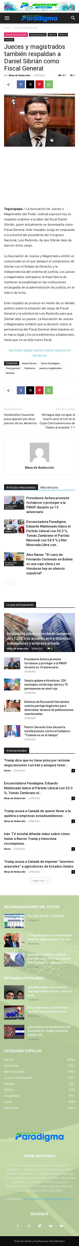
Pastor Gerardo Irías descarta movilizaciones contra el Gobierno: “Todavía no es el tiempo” (47, 731)
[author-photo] (39, 462)
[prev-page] (6, 583)
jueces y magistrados (51, 368)
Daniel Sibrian (29, 363)
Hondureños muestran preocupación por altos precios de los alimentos (20, 419)
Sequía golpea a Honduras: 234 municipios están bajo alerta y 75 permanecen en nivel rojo (46, 684)
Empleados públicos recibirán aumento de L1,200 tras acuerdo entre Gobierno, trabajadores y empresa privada (39, 638)
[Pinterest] (39, 84)
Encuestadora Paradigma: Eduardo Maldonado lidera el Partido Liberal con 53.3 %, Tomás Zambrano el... (38, 788)
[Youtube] (61, 1226)
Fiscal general (13, 368)
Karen (7, 770)
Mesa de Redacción (19, 75)
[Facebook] (21, 84)
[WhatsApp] (49, 84)
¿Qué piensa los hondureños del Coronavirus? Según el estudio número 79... (49, 1030)
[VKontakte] (50, 1226)
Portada (9, 39)
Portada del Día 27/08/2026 (46, 916)
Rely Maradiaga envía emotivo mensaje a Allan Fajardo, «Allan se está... (50, 991)
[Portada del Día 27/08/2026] (14, 921)
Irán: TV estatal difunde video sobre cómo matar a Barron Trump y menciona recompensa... (37, 838)
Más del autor (49, 487)
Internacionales (37, 34)
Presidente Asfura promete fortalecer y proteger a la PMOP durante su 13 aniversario (45, 663)
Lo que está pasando (25, 27)
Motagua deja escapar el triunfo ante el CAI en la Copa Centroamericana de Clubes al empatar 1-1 (57, 421)
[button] (6, 18)
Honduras (30, 368)
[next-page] (13, 583)
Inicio (7, 27)
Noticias (10, 372)
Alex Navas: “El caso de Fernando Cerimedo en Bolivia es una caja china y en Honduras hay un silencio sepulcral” (49, 564)
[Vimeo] (39, 1226)
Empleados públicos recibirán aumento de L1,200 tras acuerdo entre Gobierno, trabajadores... (49, 958)
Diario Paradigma (50, 363)
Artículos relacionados (21, 487)
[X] (30, 84)
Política (63, 34)
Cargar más (38, 880)
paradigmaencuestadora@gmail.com (49, 1199)
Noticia (52, 34)
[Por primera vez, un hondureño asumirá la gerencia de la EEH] (14, 1013)
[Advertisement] (39, 177)
